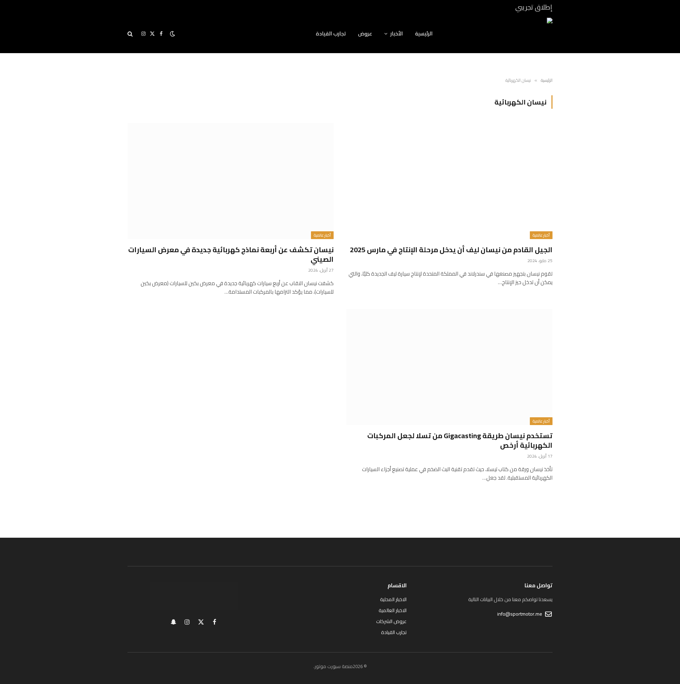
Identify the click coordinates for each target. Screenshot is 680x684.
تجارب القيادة (331, 33)
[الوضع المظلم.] (172, 33)
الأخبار (396, 33)
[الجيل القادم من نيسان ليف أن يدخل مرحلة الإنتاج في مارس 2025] (449, 181)
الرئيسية (424, 33)
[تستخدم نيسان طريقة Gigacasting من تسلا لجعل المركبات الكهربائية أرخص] (449, 367)
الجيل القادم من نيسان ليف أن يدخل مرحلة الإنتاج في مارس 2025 (451, 249)
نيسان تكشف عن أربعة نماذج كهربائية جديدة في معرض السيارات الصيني (231, 254)
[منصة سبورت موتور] (501, 33)
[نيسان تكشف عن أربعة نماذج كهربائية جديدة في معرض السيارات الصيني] (231, 181)
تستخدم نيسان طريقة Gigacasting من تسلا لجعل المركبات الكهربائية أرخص (459, 440)
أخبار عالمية (541, 235)
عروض (365, 33)
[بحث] (131, 34)
